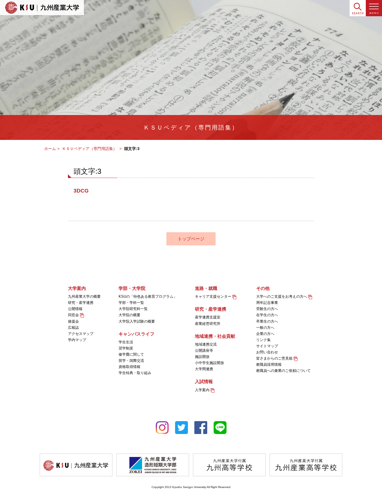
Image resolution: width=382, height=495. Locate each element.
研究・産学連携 (80, 303)
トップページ (191, 238)
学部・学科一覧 (131, 303)
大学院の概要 (129, 315)
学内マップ (77, 340)
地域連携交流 (206, 344)
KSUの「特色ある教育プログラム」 (148, 296)
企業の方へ (265, 334)
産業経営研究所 (207, 324)
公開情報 (75, 309)
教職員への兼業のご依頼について (283, 371)
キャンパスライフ (136, 334)
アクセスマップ (80, 334)
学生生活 (126, 342)
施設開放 (202, 357)
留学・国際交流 (131, 360)
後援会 (73, 321)
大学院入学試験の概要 (137, 321)
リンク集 (263, 340)
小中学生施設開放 (209, 363)
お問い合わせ (267, 352)
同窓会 (74, 315)
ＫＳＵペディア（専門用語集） (90, 148)
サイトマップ (267, 346)
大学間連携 (204, 369)
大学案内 (77, 288)
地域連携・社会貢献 (215, 336)
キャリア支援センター (213, 296)
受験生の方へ (267, 309)
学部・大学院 (132, 288)
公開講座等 (204, 350)
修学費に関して (131, 354)
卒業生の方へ (267, 321)
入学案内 (203, 390)
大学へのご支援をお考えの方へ (282, 296)
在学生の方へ (267, 315)
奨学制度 (126, 348)
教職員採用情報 (269, 364)
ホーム (50, 148)
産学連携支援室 (207, 317)
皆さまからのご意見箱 (275, 358)
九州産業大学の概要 (84, 296)
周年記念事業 (267, 303)
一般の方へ (265, 327)
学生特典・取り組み (135, 373)
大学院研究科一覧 (133, 309)
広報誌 (73, 327)
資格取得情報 (129, 367)
